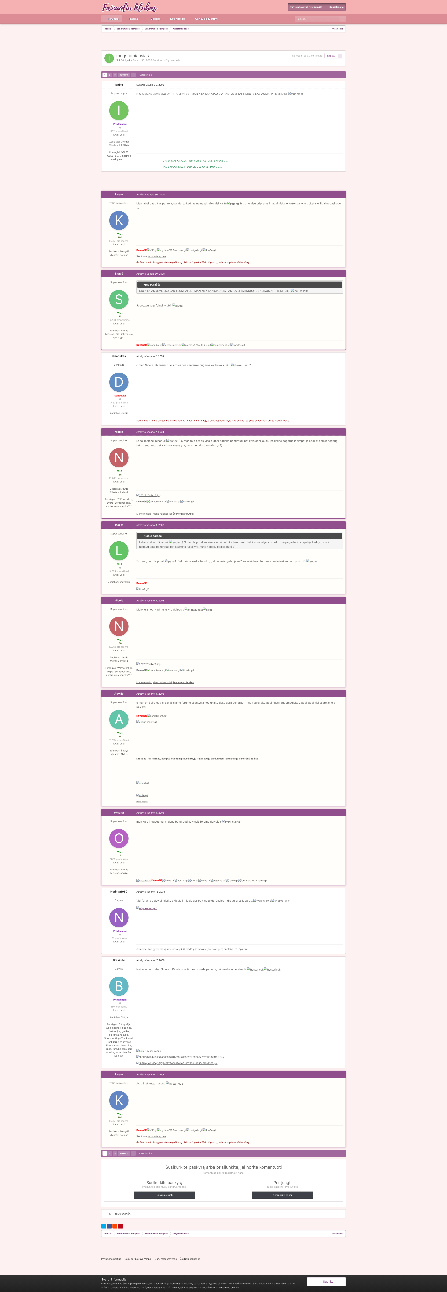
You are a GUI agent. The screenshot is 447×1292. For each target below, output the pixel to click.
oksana (119, 812)
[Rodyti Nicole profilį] (119, 457)
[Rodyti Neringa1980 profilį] (119, 917)
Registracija (336, 7)
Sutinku (328, 1281)
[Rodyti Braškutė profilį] (119, 986)
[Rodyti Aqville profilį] (119, 719)
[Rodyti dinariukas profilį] (119, 382)
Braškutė (119, 960)
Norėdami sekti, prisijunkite (307, 55)
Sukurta (150, 84)
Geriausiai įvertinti (206, 18)
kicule (119, 194)
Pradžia (133, 18)
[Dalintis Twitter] (103, 1226)
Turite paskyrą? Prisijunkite (306, 7)
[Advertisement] (223, 42)
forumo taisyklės (157, 256)
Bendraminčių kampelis (166, 60)
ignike (128, 60)
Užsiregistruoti (164, 1195)
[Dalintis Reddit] (114, 1226)
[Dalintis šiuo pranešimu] (342, 84)
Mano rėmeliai (144, 513)
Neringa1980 (118, 891)
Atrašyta (150, 194)
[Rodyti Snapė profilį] (119, 299)
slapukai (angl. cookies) (167, 1283)
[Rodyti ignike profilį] (109, 58)
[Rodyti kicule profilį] (119, 220)
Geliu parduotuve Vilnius (137, 1258)
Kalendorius (177, 18)
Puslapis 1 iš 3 (146, 75)
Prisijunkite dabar (282, 1195)
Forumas (113, 18)
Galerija (155, 18)
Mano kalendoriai (162, 513)
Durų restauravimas (166, 1258)
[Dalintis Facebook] (109, 1226)
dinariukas (119, 356)
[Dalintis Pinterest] (120, 1226)
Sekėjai (331, 55)
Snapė (119, 273)
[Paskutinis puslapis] (133, 75)
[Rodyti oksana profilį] (119, 838)
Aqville (118, 693)
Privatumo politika (111, 1258)
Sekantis (124, 75)
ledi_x (119, 525)
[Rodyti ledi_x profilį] (119, 550)
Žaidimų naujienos (190, 1258)
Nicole (119, 431)
